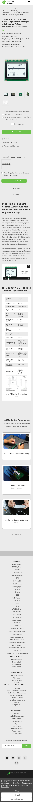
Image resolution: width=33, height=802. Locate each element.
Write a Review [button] (22, 26)
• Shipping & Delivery (16, 698)
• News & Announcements (16, 700)
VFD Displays (16, 609)
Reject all (16, 795)
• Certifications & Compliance (16, 693)
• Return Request (16, 731)
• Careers (16, 714)
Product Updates (16, 645)
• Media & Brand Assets (16, 716)
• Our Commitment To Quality (16, 691)
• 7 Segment (17, 611)
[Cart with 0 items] (24, 2)
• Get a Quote (16, 726)
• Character (17, 589)
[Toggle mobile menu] (29, 2)
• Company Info (16, 705)
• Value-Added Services (17, 642)
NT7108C (18, 41)
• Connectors (17, 625)
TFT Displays (16, 567)
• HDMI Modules (17, 581)
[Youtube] (13, 757)
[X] (25, 757)
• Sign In (16, 724)
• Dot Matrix (17, 614)
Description (16, 188)
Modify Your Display (10, 142)
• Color (17, 606)
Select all (6, 181)
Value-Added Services (11, 146)
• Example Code (16, 662)
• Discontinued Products (17, 648)
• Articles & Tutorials (16, 675)
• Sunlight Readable (17, 575)
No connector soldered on (13, 114)
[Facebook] (7, 757)
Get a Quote (8, 139)
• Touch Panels (17, 634)
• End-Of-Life (17, 651)
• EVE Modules (17, 584)
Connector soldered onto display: (16, 111)
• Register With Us (16, 721)
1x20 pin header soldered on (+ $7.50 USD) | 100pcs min (18, 118)
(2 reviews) (14, 26)
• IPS (17, 578)
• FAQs (16, 702)
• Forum (16, 683)
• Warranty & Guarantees (16, 695)
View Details (13, 175)
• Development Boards (17, 628)
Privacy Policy (5, 787)
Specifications (15, 44)
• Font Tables (16, 667)
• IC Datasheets (17, 664)
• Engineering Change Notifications (17, 653)
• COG (17, 595)
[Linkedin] (19, 757)
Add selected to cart (18, 181)
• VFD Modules (17, 617)
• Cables (17, 622)
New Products (16, 564)
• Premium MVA (17, 572)
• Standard (17, 569)
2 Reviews (16, 194)
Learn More (17, 534)
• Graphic (17, 592)
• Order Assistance (17, 728)
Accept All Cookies (16, 799)
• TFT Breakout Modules (17, 631)
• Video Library (16, 678)
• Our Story (16, 688)
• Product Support (16, 733)
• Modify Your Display (17, 639)
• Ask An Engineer (16, 680)
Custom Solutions (16, 637)
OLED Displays (16, 598)
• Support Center (16, 659)
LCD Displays (16, 587)
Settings (16, 791)
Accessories (16, 620)
